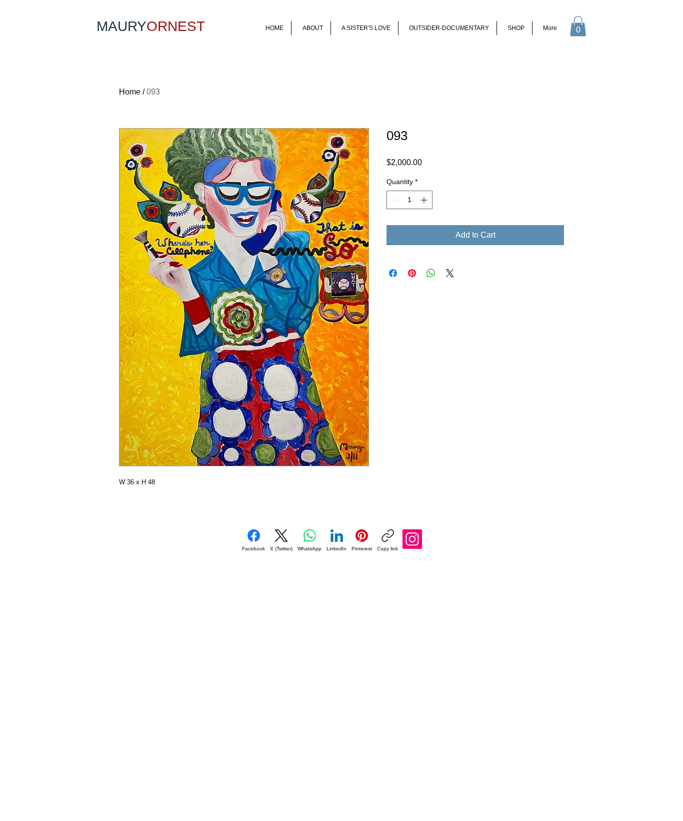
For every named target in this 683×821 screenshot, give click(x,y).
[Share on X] (450, 273)
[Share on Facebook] (393, 273)
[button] (578, 26)
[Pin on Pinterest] (412, 273)
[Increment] (424, 200)
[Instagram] (412, 539)
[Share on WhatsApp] (431, 273)
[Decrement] (394, 200)
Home (129, 92)
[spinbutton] (409, 200)
